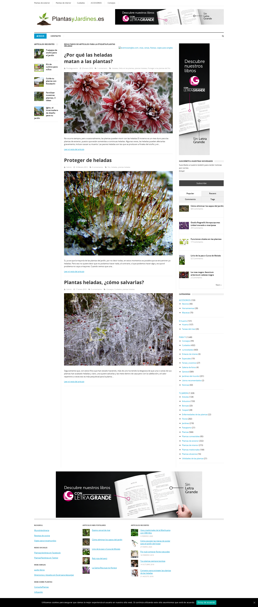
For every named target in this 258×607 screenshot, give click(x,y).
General (185, 371)
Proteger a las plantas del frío (159, 68)
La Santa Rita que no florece (104, 568)
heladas (115, 68)
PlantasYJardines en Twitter (46, 557)
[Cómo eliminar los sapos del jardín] (184, 211)
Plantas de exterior (42, 3)
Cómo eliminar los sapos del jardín (207, 206)
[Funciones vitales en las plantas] (184, 244)
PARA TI (182, 337)
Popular (190, 193)
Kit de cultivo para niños (52, 67)
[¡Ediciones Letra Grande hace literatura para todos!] (169, 24)
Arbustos (186, 401)
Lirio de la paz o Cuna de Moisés (206, 255)
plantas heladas (141, 68)
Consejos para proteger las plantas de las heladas (155, 571)
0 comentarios (97, 167)
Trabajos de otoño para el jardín (51, 53)
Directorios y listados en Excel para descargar (54, 575)
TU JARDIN (183, 393)
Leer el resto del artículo (74, 149)
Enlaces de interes (190, 354)
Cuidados (81, 3)
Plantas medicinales (190, 449)
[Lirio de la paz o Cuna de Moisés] (182, 264)
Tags (213, 199)
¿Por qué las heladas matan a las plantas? (88, 58)
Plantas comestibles (191, 436)
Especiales (186, 358)
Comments (190, 199)
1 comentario (102, 68)
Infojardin (38, 592)
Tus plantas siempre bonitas (152, 561)
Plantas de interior (63, 3)
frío (109, 167)
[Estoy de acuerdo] (254, 602)
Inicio (41, 36)
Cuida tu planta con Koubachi (51, 81)
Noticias (185, 385)
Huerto (185, 324)
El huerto (183, 321)
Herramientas (188, 308)
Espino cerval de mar (101, 530)
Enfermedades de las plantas (194, 414)
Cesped (185, 410)
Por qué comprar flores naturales (155, 551)
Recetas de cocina (42, 535)
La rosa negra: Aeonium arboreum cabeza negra (202, 273)
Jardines (185, 423)
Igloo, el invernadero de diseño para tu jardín (46, 112)
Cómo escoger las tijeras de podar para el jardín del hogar (155, 542)
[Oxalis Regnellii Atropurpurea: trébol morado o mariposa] (184, 228)
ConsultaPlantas (41, 587)
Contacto (56, 36)
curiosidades (187, 349)
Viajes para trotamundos (45, 540)
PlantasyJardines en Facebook (47, 552)
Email (182, 171)
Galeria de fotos (189, 367)
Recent (212, 193)
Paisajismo (186, 427)
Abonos (185, 303)
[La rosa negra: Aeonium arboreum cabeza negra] (184, 277)
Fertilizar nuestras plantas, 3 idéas (50, 96)
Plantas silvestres (189, 454)
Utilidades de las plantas (192, 458)
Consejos (111, 3)
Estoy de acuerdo (206, 602)
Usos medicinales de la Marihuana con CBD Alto (155, 531)
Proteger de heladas (88, 160)
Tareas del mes (188, 329)
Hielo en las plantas (126, 68)
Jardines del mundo (190, 376)
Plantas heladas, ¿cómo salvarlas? (104, 282)
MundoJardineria (41, 530)
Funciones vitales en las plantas (206, 239)
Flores (184, 418)
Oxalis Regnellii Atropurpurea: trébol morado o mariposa (205, 224)
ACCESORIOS (96, 3)
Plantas (185, 432)
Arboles (185, 397)
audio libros (39, 570)
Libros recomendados (191, 380)
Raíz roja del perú (99, 558)
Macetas (185, 312)
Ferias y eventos (189, 363)
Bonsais (185, 405)
